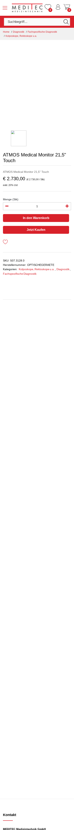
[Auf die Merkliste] (5, 242)
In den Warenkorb (36, 218)
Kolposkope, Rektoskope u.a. (21, 36)
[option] (37, 85)
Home (6, 32)
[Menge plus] (67, 206)
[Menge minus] (7, 206)
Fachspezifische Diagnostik (42, 32)
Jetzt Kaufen (36, 229)
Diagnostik (18, 32)
